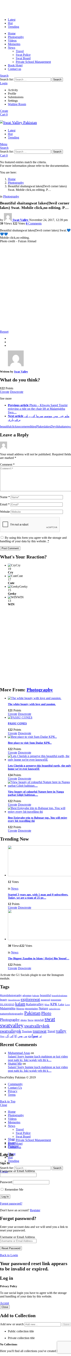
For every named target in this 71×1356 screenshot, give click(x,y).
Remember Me (13, 1189)
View (2, 1036)
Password (6, 1182)
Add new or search (12, 1324)
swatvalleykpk (37, 1025)
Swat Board (23, 58)
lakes (41, 426)
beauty (3, 999)
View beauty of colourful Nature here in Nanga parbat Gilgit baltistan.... (36, 793)
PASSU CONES (17, 723)
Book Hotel (15, 65)
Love (67, 1004)
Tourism (27, 1031)
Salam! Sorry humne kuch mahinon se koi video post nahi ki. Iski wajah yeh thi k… (38, 1058)
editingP (33, 426)
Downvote (16, 391)
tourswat (40, 1031)
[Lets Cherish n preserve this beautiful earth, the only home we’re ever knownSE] (39, 757)
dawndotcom (14, 1000)
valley (61, 1031)
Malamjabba (7, 1008)
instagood (45, 999)
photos (24, 1020)
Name (5, 497)
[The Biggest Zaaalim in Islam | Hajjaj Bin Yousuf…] (39, 925)
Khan (47, 1004)
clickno (15, 426)
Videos (12, 40)
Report (4, 331)
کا (15, 1036)
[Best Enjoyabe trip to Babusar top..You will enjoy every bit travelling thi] (39, 810)
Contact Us (15, 1087)
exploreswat (30, 999)
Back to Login (9, 1255)
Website (5, 511)
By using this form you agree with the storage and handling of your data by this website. (33, 539)
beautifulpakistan (59, 995)
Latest (11, 19)
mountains (31, 1008)
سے (25, 1036)
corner (24, 426)
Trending (13, 26)
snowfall (39, 1019)
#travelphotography (11, 995)
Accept (4, 1303)
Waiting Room (17, 104)
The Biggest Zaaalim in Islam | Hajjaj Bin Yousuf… (38, 958)
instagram (56, 999)
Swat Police (23, 54)
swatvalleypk (10, 1031)
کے (7, 1036)
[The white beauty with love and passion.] (39, 698)
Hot (10, 23)
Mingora (20, 1008)
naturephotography (11, 1013)
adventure (27, 995)
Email (5, 504)
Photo (46, 1013)
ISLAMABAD (7, 1004)
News (11, 47)
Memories (14, 44)
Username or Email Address (17, 1171)
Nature (43, 1008)
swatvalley (11, 1025)
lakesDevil (51, 426)
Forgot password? (11, 1203)
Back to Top (7, 1101)
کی (12, 1036)
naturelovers (54, 1008)
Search (57, 79)
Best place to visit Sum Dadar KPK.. (30, 742)
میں (20, 1036)
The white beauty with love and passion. (32, 704)
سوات (33, 1036)
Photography (16, 37)
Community (15, 1084)
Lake (61, 1004)
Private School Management (33, 61)
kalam (20, 1004)
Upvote (4, 391)
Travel (20, 51)
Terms (12, 1094)
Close (3, 1105)
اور (40, 1036)
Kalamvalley (35, 1004)
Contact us (14, 69)
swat (50, 1019)
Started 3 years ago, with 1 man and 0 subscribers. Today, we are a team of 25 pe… (38, 896)
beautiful (5, 426)
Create (4, 111)
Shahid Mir (15, 1063)
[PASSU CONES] (39, 717)
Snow (31, 1020)
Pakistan (32, 1013)
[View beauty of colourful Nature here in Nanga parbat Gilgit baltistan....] (39, 784)
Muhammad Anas (19, 1053)
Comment (7, 464)
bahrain (35, 995)
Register (35, 1210)
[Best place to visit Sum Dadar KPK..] (39, 737)
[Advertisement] (35, 290)
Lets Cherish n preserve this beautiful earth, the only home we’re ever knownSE (39, 767)
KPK (53, 1004)
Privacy (12, 1091)
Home (12, 33)
